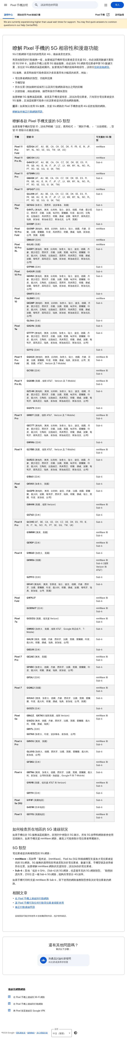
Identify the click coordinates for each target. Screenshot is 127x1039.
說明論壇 (119, 14)
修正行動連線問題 (25, 907)
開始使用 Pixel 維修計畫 (29, 14)
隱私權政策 (20, 1033)
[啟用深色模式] (75, 1033)
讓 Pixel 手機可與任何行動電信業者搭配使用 (39, 902)
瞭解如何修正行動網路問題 (27, 111)
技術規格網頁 (101, 67)
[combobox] (69, 4)
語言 (56, 1029)
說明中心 (8, 14)
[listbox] (61, 1033)
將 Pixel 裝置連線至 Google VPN (29, 1010)
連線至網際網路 (16, 989)
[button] (5, 5)
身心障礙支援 (42, 1033)
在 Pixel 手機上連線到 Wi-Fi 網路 (29, 997)
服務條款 (31, 1033)
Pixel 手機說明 (19, 5)
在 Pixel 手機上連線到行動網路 (32, 898)
